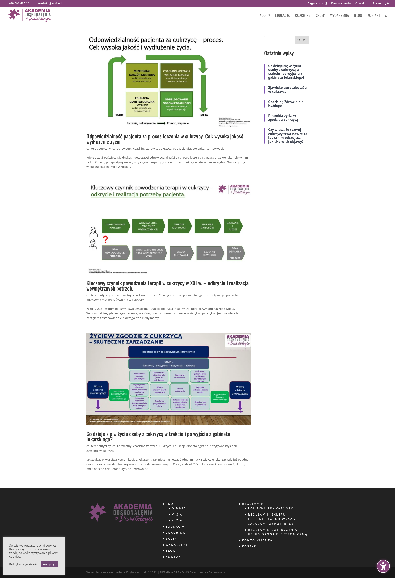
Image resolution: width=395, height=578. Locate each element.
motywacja (217, 148)
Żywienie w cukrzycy (130, 300)
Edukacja (282, 16)
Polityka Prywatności (271, 508)
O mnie (179, 508)
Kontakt (373, 16)
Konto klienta (341, 3)
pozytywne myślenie (100, 300)
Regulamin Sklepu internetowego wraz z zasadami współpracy (272, 519)
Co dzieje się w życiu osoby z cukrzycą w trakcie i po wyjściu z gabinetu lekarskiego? (158, 436)
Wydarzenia (339, 16)
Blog (358, 16)
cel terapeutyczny (98, 148)
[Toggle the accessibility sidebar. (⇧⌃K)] (383, 566)
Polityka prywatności (24, 564)
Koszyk (360, 3)
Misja (177, 514)
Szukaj (301, 40)
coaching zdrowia (145, 148)
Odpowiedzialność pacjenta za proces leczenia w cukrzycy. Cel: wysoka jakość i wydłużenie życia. (166, 138)
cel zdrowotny (121, 148)
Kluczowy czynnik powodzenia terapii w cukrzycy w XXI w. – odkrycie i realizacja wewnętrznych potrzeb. (167, 285)
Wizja (177, 520)
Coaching (303, 16)
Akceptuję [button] (49, 564)
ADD (263, 16)
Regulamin (315, 3)
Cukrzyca (165, 148)
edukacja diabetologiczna (190, 148)
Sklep (320, 16)
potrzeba (232, 295)
